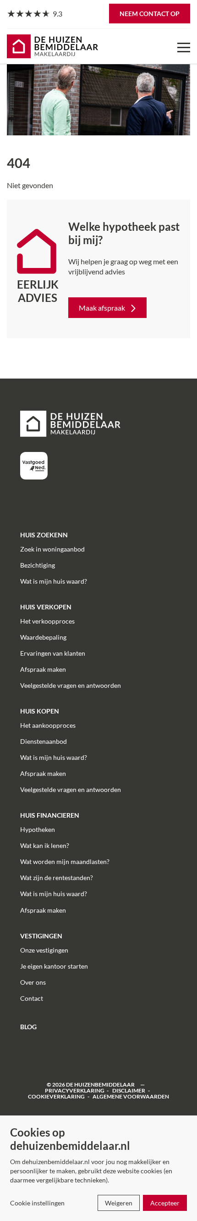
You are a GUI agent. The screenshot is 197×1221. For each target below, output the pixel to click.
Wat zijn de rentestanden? (56, 877)
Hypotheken (37, 829)
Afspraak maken (43, 669)
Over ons (33, 982)
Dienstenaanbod (43, 741)
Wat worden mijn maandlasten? (64, 861)
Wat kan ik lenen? (44, 845)
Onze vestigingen (44, 950)
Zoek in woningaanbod (52, 549)
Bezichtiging (37, 565)
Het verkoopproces (47, 621)
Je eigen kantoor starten (54, 966)
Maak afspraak (102, 307)
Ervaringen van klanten (52, 653)
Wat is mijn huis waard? (53, 581)
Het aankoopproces (48, 725)
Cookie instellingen (37, 1203)
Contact (31, 998)
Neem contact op (150, 13)
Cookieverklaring (56, 1096)
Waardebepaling (43, 637)
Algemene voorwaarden (131, 1096)
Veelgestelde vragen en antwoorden (70, 685)
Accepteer (165, 1203)
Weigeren (118, 1203)
